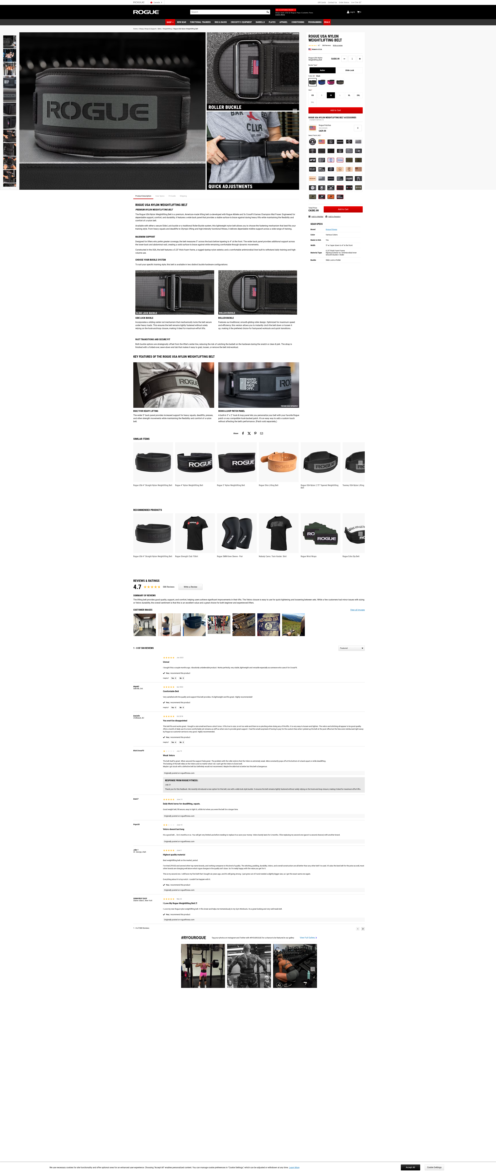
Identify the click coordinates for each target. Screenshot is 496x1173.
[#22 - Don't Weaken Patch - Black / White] (322, 169)
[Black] (312, 82)
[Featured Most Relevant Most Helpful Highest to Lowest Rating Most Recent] (351, 648)
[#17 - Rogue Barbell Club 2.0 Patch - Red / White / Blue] (331, 160)
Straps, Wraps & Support (147, 29)
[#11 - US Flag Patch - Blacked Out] (331, 151)
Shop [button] (169, 22)
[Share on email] (261, 433)
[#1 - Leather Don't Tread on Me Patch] (340, 169)
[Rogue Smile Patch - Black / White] (312, 188)
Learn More (294, 1167)
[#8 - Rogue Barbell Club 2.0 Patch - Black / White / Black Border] (312, 151)
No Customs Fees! (285, 10)
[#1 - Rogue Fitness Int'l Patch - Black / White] (312, 142)
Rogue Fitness (331, 229)
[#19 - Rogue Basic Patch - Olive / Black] (349, 160)
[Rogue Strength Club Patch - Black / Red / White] (349, 188)
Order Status (344, 2)
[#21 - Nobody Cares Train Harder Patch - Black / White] (312, 169)
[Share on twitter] (249, 433)
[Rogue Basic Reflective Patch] (331, 178)
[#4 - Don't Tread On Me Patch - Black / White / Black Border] (331, 142)
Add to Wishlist (317, 216)
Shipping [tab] (183, 196)
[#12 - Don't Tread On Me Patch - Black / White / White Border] (340, 151)
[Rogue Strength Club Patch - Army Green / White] (358, 188)
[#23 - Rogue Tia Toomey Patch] (331, 169)
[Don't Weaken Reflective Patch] (340, 178)
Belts (159, 29)
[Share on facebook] (243, 433)
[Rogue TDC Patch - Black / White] (331, 188)
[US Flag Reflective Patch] (322, 178)
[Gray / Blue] (322, 82)
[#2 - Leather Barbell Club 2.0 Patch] (349, 169)
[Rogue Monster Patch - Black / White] (322, 188)
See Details (323, 128)
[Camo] (340, 82)
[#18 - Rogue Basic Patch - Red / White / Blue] (340, 160)
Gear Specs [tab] (159, 196)
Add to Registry (334, 216)
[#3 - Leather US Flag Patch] (358, 169)
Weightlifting (167, 29)
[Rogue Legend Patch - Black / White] (349, 178)
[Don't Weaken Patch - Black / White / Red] (340, 197)
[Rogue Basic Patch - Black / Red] (340, 188)
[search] (230, 12)
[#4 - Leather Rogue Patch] (312, 178)
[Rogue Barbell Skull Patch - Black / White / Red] (322, 197)
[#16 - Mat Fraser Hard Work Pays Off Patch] (322, 160)
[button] (267, 12)
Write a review (338, 45)
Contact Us (332, 2)
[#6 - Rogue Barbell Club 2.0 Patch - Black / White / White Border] (349, 142)
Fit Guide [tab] (172, 196)
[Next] (363, 929)
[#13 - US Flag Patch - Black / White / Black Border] (349, 151)
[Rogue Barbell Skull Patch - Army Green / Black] (312, 197)
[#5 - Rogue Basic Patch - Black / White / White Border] (340, 142)
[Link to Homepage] (146, 12)
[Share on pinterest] (255, 433)
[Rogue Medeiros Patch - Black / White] (358, 178)
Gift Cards (322, 2)
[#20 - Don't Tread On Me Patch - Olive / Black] (358, 160)
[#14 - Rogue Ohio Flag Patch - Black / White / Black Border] (358, 151)
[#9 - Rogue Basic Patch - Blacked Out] (322, 151)
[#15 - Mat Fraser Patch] (312, 160)
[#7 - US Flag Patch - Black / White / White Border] (358, 142)
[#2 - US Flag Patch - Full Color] (322, 142)
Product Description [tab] (143, 196)
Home (135, 29)
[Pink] (331, 82)
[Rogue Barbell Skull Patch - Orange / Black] (331, 197)
